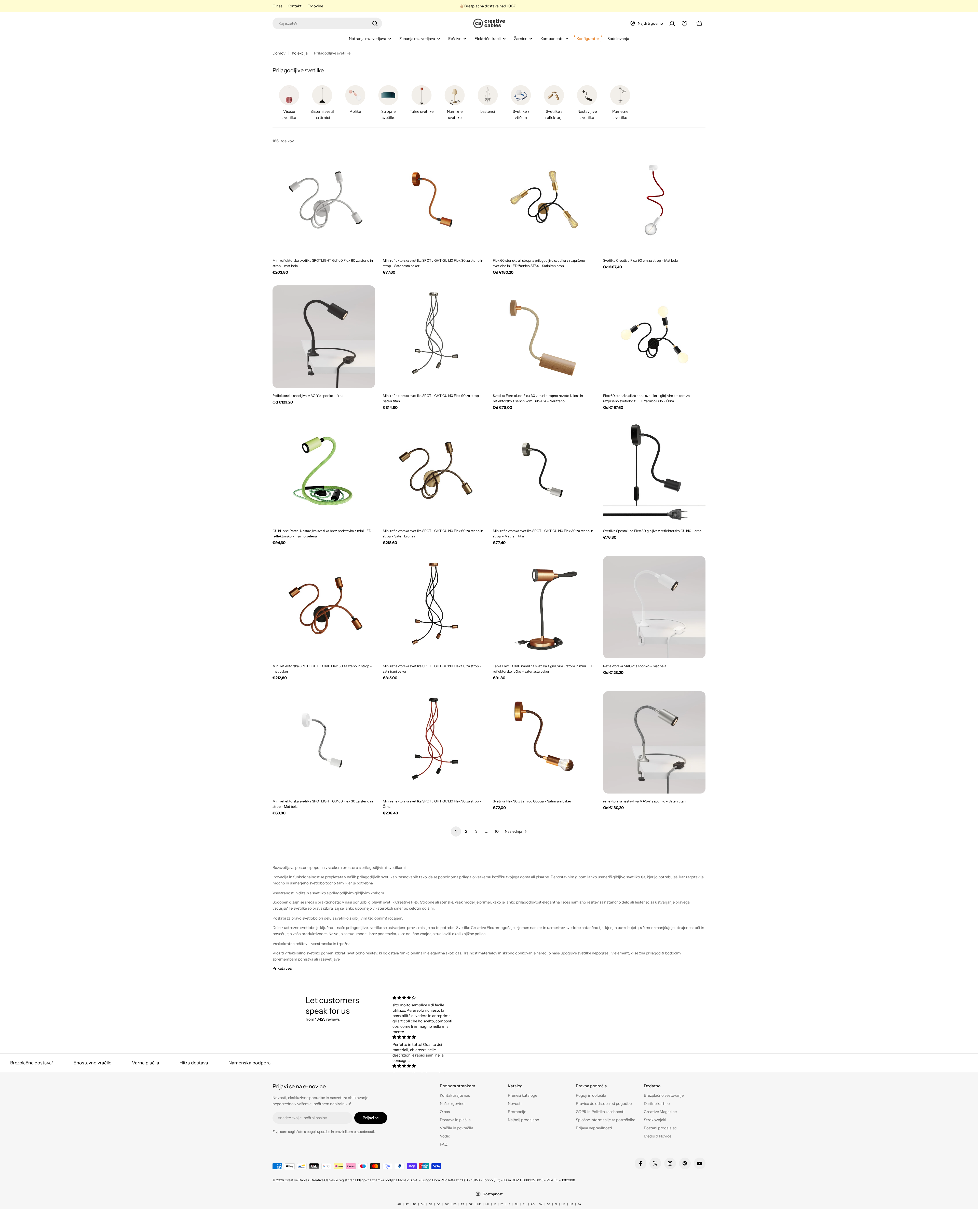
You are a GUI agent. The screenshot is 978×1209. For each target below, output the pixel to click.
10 (497, 831)
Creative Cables (297, 1180)
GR (471, 1204)
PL (524, 1204)
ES (454, 1204)
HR (479, 1204)
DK (447, 1204)
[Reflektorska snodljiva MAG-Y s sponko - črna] (324, 336)
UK (563, 1204)
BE (414, 1204)
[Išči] (375, 23)
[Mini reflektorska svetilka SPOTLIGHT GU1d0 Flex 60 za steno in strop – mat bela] (324, 201)
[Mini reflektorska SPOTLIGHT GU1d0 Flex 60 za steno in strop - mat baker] (324, 607)
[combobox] (327, 23)
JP (508, 1204)
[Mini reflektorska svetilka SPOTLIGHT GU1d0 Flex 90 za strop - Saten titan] (434, 336)
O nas (277, 6)
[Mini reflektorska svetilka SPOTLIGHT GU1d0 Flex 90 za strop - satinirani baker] (434, 607)
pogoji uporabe (318, 1131)
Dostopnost (493, 1194)
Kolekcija (300, 53)
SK (540, 1204)
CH (422, 1204)
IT (501, 1204)
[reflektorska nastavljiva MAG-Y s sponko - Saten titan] (654, 742)
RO (533, 1204)
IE (495, 1204)
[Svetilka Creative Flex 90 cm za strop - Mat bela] (654, 201)
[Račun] (672, 23)
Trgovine (315, 6)
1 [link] (456, 831)
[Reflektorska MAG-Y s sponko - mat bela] (654, 607)
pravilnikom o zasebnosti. (355, 1131)
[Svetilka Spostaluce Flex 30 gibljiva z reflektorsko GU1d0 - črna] (654, 472)
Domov (279, 53)
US (571, 1204)
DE (438, 1204)
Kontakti (295, 6)
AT (407, 1204)
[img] (423, 997)
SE (548, 1204)
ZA (579, 1204)
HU (487, 1204)
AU (399, 1204)
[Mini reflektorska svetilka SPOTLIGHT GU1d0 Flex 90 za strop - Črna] (434, 742)
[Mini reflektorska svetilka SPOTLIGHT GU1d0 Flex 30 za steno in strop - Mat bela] (324, 742)
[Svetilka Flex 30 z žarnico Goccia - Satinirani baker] (544, 742)
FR (462, 1204)
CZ (430, 1204)
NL (516, 1204)
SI (556, 1204)
